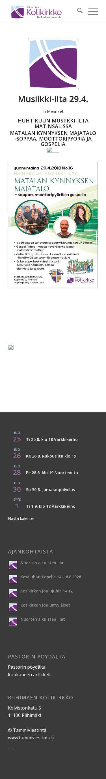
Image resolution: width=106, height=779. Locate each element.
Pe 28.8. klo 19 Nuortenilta (52, 472)
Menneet (55, 111)
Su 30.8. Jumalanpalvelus (50, 489)
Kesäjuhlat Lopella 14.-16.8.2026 (51, 576)
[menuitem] (77, 11)
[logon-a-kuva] (53, 63)
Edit (12, 749)
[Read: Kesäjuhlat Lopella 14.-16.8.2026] (13, 579)
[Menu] (90, 11)
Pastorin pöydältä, (27, 667)
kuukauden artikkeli (29, 674)
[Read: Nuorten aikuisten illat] (13, 565)
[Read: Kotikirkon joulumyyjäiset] (13, 607)
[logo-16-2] (44, 11)
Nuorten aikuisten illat (43, 562)
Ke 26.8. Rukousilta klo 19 (51, 456)
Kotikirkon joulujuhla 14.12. (47, 591)
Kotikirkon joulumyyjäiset (45, 605)
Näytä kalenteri (22, 518)
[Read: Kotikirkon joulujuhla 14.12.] (13, 593)
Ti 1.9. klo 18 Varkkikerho (50, 506)
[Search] (77, 11)
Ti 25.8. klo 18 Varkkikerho (52, 439)
